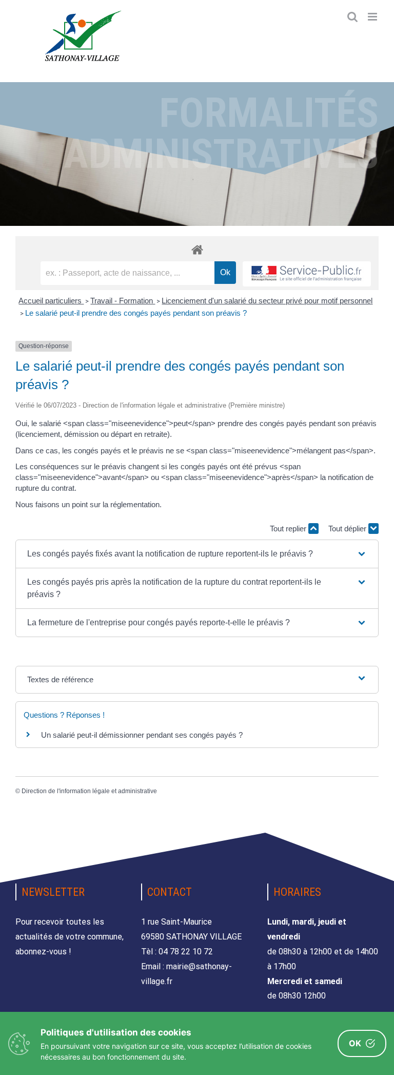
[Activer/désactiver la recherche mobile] (352, 16)
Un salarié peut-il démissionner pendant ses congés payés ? (142, 735)
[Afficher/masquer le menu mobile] (373, 16)
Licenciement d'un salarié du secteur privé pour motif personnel (267, 300)
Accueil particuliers (51, 300)
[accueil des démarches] (197, 249)
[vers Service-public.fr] (307, 273)
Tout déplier (348, 528)
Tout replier (289, 528)
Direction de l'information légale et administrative (89, 791)
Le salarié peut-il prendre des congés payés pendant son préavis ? (136, 313)
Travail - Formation (122, 300)
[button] (197, 554)
